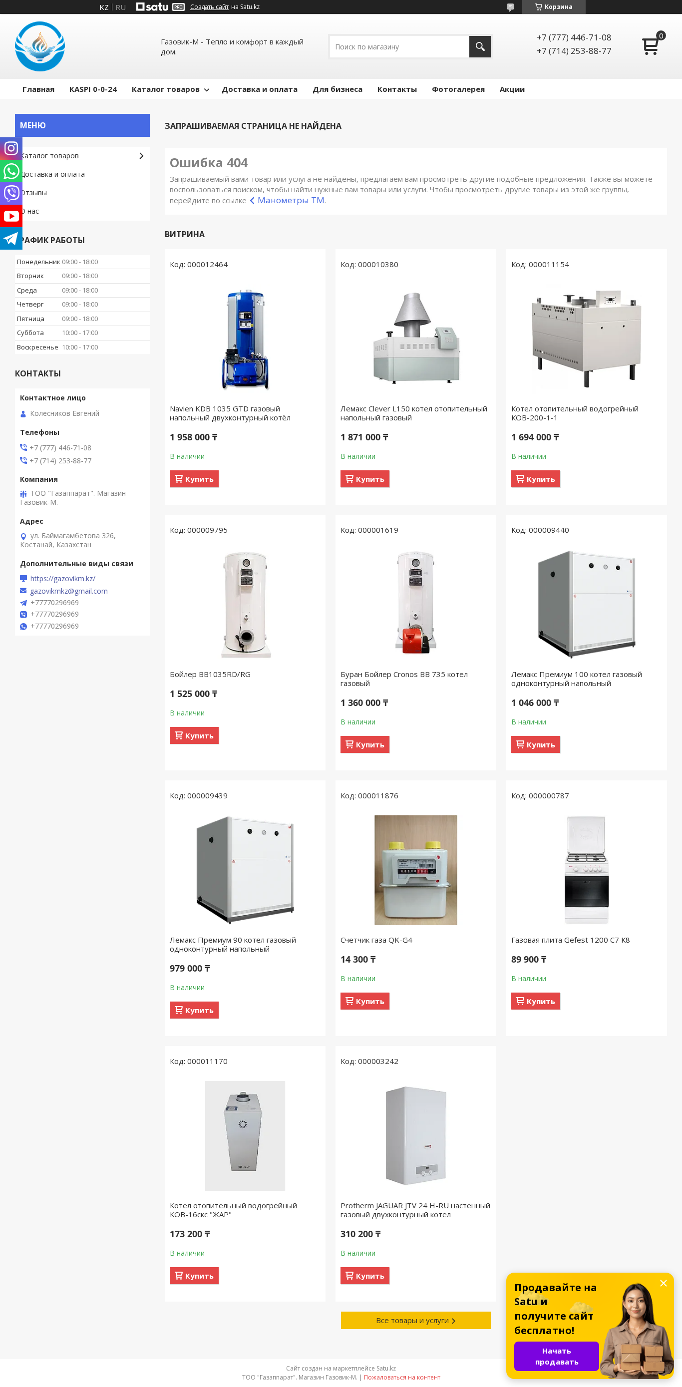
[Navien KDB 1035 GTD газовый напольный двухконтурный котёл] (245, 339)
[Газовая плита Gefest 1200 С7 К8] (586, 870)
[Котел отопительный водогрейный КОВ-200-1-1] (586, 339)
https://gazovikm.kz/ (62, 578)
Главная (38, 89)
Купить (199, 479)
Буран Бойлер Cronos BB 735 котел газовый (404, 679)
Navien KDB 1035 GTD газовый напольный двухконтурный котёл (230, 413)
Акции (512, 89)
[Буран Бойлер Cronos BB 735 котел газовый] (416, 605)
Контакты (397, 89)
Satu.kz (386, 1368)
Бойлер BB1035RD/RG (210, 674)
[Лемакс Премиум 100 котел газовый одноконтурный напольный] (586, 605)
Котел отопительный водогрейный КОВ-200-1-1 (575, 413)
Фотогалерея (458, 89)
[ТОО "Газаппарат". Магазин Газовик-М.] (40, 46)
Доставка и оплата (260, 89)
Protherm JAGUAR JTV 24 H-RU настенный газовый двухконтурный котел (415, 1210)
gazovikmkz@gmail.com (69, 591)
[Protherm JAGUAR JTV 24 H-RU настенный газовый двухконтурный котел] (416, 1136)
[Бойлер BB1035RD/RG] (245, 605)
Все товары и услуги (412, 1320)
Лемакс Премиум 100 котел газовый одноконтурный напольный (576, 679)
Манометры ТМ (291, 200)
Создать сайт (209, 6)
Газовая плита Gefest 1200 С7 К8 (570, 939)
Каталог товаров (166, 89)
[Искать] (480, 46)
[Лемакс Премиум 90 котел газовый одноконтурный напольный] (245, 870)
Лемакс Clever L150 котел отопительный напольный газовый (414, 413)
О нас (29, 211)
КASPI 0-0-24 (93, 89)
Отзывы (33, 192)
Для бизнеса (337, 89)
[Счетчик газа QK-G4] (416, 870)
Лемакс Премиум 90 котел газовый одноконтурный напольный (233, 944)
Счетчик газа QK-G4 (376, 939)
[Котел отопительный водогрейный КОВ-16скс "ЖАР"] (245, 1136)
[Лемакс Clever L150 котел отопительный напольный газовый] (416, 339)
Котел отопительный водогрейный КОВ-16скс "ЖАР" (233, 1210)
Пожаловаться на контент (402, 1377)
